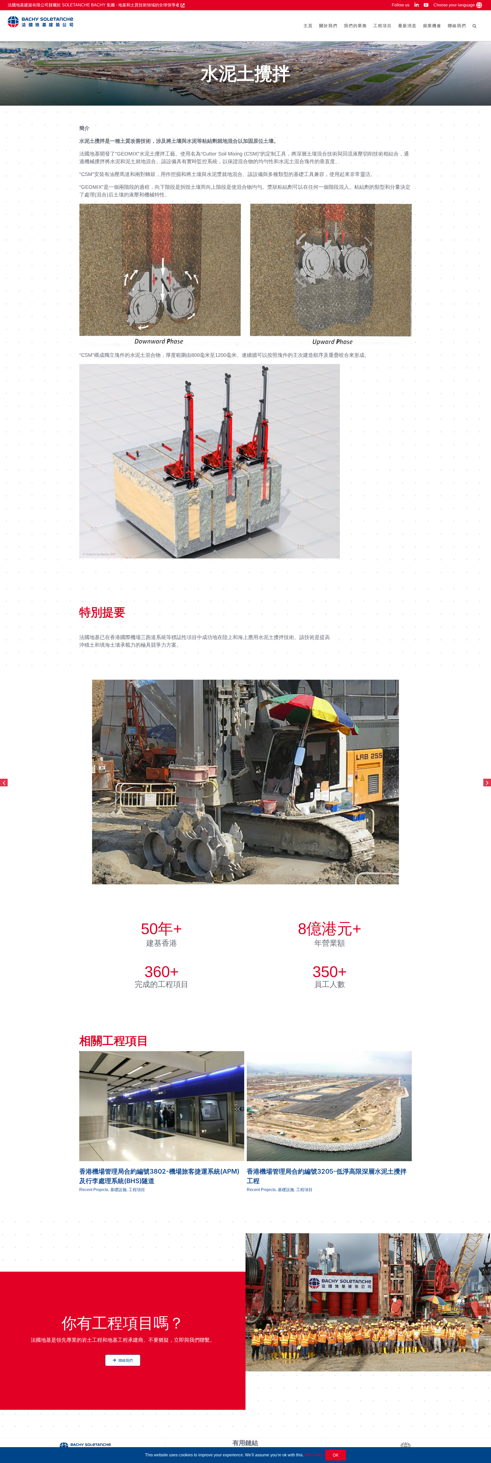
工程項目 (137, 1189)
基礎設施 (118, 1189)
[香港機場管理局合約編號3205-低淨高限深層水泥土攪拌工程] (329, 1106)
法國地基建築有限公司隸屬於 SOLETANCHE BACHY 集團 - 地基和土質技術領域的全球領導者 (94, 5)
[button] (475, 25)
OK (336, 1455)
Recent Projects (93, 1189)
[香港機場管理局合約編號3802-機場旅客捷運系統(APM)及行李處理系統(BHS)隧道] (161, 1106)
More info (313, 1455)
